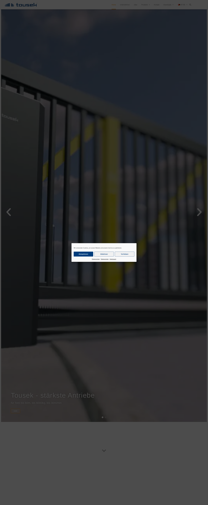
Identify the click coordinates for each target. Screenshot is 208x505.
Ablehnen (104, 254)
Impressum (113, 259)
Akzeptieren (83, 254)
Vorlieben (124, 254)
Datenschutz (96, 259)
